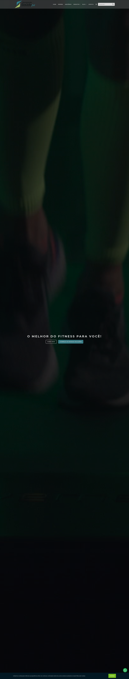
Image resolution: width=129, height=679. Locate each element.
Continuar (112, 675)
